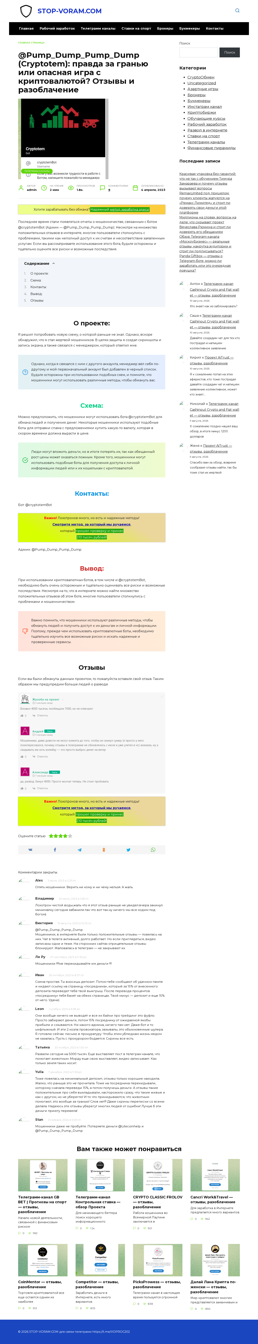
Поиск (184, 43)
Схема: (35, 280)
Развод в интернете (207, 130)
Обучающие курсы (206, 118)
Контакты (215, 28)
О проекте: (39, 273)
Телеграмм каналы (98, 28)
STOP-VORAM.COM (70, 11)
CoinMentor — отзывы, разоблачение (40, 1284)
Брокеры (165, 28)
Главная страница (31, 42)
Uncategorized (201, 83)
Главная (26, 28)
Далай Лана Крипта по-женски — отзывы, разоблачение (213, 1287)
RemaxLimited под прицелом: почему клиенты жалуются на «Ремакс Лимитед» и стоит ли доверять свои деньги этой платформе (204, 202)
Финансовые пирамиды (211, 147)
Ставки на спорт (136, 28)
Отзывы (37, 300)
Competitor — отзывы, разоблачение (97, 1284)
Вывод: (36, 294)
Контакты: (38, 287)
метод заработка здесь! (129, 209)
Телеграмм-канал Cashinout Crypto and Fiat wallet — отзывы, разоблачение (214, 289)
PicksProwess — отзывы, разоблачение (157, 1284)
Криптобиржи (201, 112)
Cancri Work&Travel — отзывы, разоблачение (212, 1199)
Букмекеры (189, 28)
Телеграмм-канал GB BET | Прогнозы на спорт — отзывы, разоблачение (42, 1204)
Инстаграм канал (204, 106)
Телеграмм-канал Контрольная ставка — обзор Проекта (98, 1202)
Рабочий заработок (57, 28)
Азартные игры (202, 88)
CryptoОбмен (200, 77)
